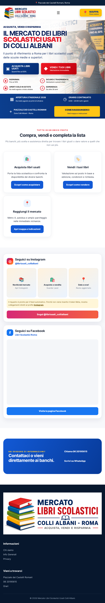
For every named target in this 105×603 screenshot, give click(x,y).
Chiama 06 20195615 (75, 451)
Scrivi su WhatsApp (75, 461)
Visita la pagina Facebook (52, 411)
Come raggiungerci (77, 111)
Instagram (38, 305)
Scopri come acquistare (27, 184)
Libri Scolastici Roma (26, 334)
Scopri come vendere (78, 184)
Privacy (7, 559)
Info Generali (9, 554)
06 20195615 (10, 581)
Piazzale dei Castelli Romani (17, 577)
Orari (5, 586)
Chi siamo (8, 550)
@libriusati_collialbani (26, 263)
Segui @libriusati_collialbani (52, 314)
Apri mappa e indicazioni (27, 229)
